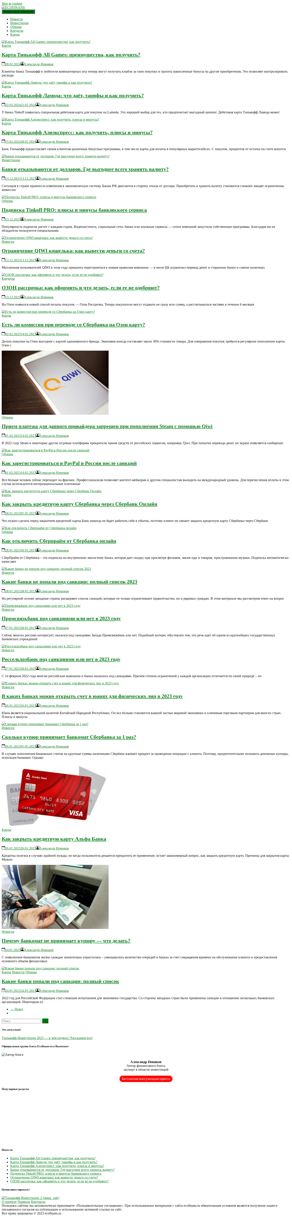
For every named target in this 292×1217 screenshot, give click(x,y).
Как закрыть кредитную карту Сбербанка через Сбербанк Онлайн (79, 504)
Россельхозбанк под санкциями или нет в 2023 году (61, 659)
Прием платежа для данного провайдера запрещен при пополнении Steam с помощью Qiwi (107, 426)
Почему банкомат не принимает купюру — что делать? (66, 940)
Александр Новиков (38, 64)
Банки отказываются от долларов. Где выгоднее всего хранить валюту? (85, 169)
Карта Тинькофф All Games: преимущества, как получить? (71, 54)
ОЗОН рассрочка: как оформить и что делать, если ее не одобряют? (81, 287)
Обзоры (16, 27)
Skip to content (12, 3)
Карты (15, 34)
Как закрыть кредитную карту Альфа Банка (54, 839)
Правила (24, 1202)
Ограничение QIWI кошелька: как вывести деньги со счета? (73, 250)
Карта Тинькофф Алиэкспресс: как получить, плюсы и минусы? (77, 132)
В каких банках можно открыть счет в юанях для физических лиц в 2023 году (92, 696)
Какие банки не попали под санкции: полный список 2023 (69, 581)
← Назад (16, 1009)
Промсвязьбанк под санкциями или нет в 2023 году (61, 618)
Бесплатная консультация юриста (146, 1079)
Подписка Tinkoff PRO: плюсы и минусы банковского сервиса (74, 210)
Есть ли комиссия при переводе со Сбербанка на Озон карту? (73, 324)
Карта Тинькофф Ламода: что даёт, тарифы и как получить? (73, 95)
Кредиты (16, 30)
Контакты (38, 1202)
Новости (16, 19)
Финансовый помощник (18, 11)
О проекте (9, 1202)
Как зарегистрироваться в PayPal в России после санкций (69, 463)
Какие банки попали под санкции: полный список (60, 981)
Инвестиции (19, 23)
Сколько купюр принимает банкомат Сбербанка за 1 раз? (69, 737)
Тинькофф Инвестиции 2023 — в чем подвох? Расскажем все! (47, 1038)
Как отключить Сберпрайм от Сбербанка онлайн (59, 541)
